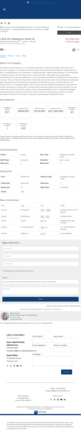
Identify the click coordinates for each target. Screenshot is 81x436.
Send (41, 299)
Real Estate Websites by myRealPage (40, 409)
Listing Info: (6, 171)
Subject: (5, 278)
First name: (37, 336)
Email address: (39, 345)
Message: (36, 354)
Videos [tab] (18, 56)
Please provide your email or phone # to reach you (18, 271)
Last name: (58, 336)
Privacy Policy (59, 407)
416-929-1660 (15, 317)
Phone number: (60, 345)
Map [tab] (24, 56)
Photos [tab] (11, 56)
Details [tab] (3, 56)
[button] (7, 366)
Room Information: (9, 200)
